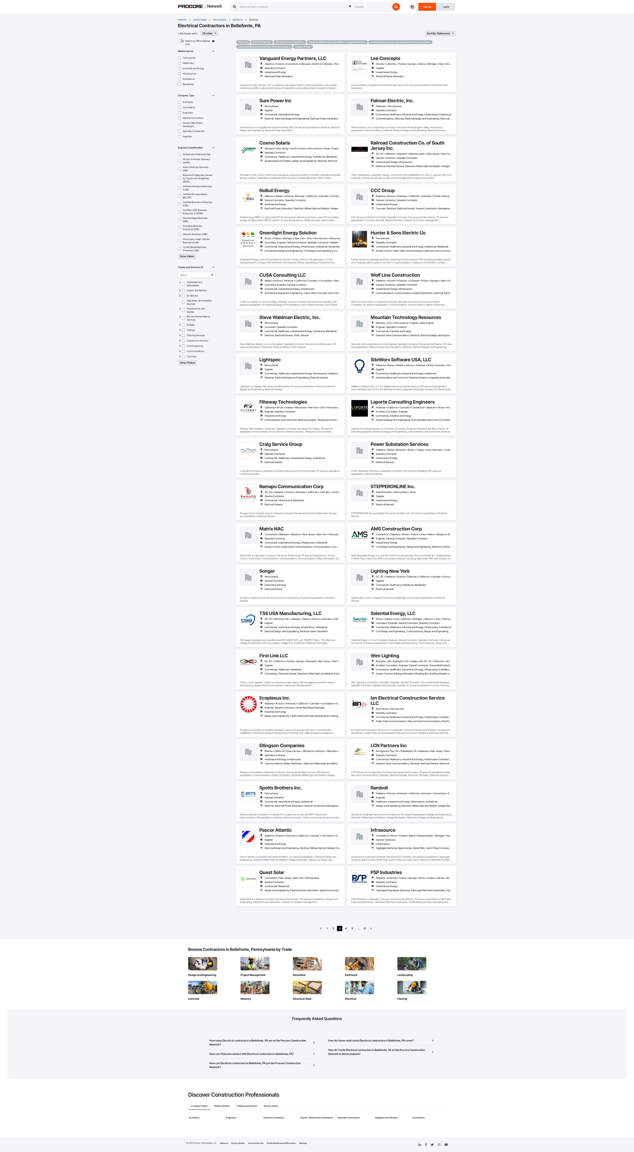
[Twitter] (432, 1144)
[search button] (396, 7)
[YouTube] (446, 1144)
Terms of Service (256, 1143)
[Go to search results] (212, 275)
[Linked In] (419, 1144)
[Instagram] (439, 1144)
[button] (179, 58)
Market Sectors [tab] (222, 1105)
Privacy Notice (238, 1143)
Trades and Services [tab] (246, 1105)
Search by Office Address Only (197, 42)
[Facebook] (426, 1145)
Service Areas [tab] (271, 1105)
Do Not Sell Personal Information (281, 1143)
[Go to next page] (371, 928)
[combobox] (372, 6)
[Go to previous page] (320, 928)
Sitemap (303, 1143)
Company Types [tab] (199, 1105)
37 (364, 928)
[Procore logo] (190, 7)
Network (214, 6)
